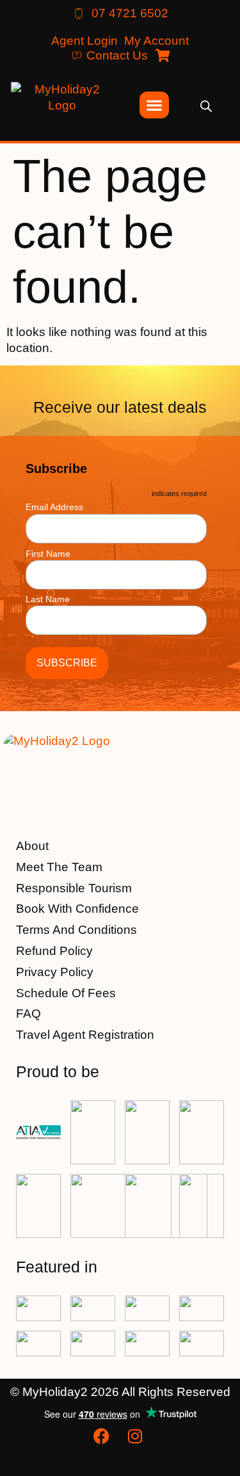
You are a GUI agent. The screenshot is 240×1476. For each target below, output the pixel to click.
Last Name (48, 599)
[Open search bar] (206, 105)
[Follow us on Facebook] (103, 1436)
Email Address (58, 506)
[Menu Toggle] (154, 105)
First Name (48, 553)
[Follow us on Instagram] (136, 1436)
